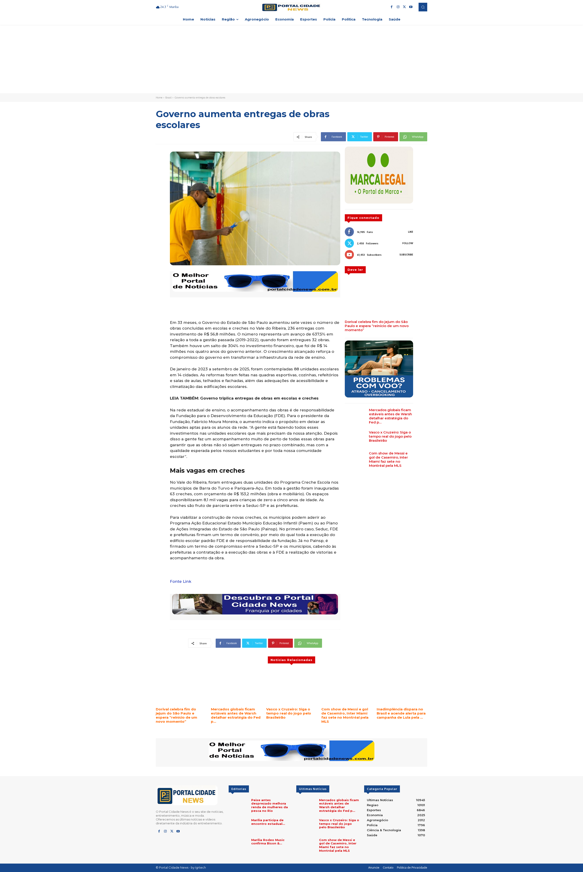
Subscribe (406, 254)
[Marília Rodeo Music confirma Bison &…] (238, 846)
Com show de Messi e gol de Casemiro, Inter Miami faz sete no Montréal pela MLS (388, 459)
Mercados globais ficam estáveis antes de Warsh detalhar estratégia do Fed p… (390, 416)
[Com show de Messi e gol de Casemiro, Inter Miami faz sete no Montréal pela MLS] (355, 459)
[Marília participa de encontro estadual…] (238, 826)
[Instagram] (398, 7)
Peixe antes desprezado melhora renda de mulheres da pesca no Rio (269, 805)
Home (159, 97)
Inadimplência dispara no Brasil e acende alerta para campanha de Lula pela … (401, 713)
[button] (423, 7)
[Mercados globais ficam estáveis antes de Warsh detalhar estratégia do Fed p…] (355, 416)
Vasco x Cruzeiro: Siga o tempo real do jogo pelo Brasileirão (390, 436)
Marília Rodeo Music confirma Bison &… (267, 841)
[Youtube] (411, 7)
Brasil (168, 97)
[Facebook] (392, 7)
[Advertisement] (291, 59)
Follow (407, 243)
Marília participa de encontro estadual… (268, 822)
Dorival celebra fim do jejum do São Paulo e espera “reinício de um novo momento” (377, 326)
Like (410, 231)
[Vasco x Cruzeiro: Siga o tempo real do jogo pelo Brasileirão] (355, 438)
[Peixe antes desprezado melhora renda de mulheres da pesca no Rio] (238, 806)
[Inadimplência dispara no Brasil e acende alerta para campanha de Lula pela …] (402, 687)
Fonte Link (180, 581)
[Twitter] (404, 7)
